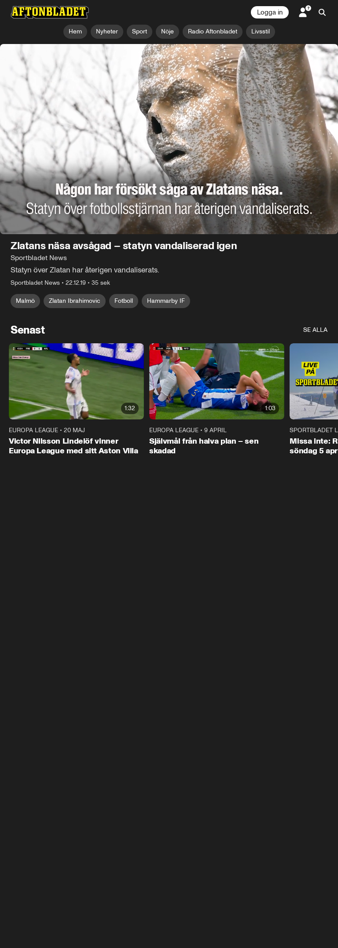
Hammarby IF (166, 301)
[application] (169, 139)
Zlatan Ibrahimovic (74, 301)
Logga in (270, 12)
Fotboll (123, 301)
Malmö (25, 301)
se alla (315, 330)
